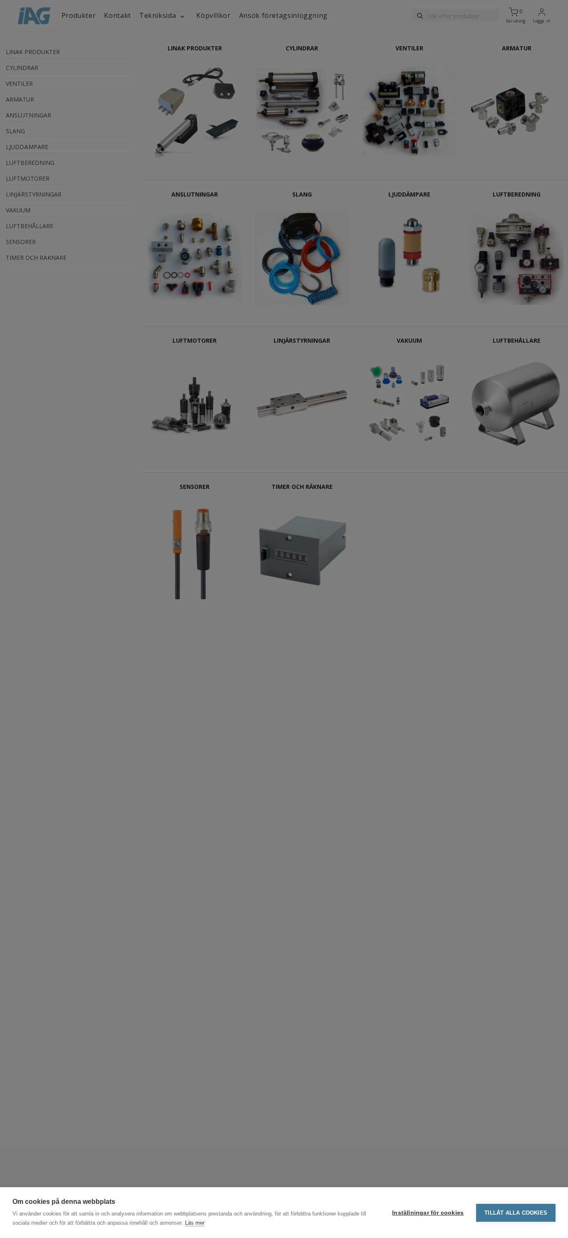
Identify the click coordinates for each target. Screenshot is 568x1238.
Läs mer (195, 1223)
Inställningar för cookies (428, 1213)
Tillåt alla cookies (515, 1213)
